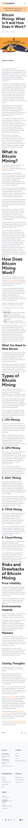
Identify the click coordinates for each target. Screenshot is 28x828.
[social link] (3, 820)
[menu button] (24, 3)
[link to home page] (8, 3)
